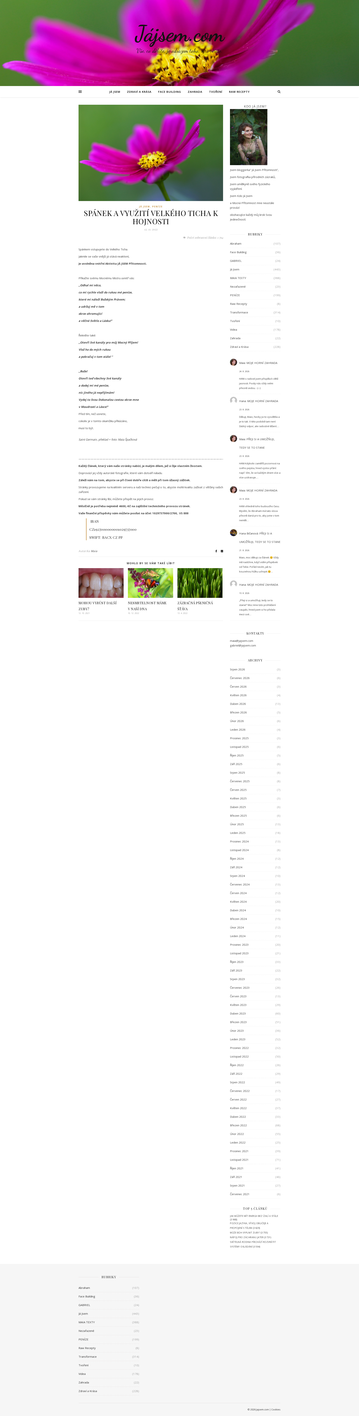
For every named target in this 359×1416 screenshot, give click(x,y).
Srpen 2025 (237, 772)
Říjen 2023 (237, 962)
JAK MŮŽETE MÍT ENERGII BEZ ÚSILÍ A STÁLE (254, 1216)
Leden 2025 (238, 833)
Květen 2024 (238, 901)
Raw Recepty (239, 92)
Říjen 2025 (237, 755)
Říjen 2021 (237, 1168)
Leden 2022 (238, 1142)
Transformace (239, 312)
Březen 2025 (238, 815)
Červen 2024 (238, 893)
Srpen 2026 (237, 669)
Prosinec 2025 (239, 738)
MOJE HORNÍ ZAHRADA (261, 363)
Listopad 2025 (239, 747)
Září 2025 (236, 764)
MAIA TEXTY (238, 278)
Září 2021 (236, 1177)
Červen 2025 (238, 790)
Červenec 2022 (240, 1091)
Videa (233, 329)
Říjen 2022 (237, 1065)
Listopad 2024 (239, 850)
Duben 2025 (238, 807)
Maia (94, 551)
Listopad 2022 (239, 1056)
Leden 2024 (238, 936)
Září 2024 (236, 867)
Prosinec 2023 (239, 944)
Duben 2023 (238, 1013)
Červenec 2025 (240, 781)
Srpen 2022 (237, 1082)
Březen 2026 (238, 712)
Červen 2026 (238, 686)
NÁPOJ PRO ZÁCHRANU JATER (246, 1237)
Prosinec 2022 (239, 1048)
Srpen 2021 (237, 1185)
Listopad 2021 (239, 1159)
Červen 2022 (238, 1099)
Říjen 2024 (237, 858)
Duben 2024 (238, 910)
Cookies (275, 1409)
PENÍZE (157, 206)
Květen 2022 (238, 1108)
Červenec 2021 (240, 1194)
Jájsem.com (179, 33)
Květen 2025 (238, 798)
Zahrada (195, 92)
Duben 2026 (238, 704)
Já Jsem (114, 92)
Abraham (235, 243)
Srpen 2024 (237, 876)
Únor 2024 (237, 927)
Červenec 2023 (240, 987)
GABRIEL (236, 261)
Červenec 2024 (240, 884)
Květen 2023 (238, 1005)
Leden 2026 (238, 729)
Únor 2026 (237, 721)
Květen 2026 (238, 695)
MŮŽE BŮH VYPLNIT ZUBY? (245, 1232)
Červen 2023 (238, 996)
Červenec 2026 (240, 678)
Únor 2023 (237, 1030)
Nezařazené (238, 286)
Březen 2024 (238, 919)
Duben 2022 (238, 1116)
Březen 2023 (238, 1022)
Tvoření (215, 92)
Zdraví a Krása (139, 92)
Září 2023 (236, 970)
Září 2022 (236, 1073)
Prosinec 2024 (239, 841)
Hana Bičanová (248, 533)
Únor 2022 (237, 1134)
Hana (242, 401)
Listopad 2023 (239, 953)
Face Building (169, 92)
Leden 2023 (238, 1039)
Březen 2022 (238, 1125)
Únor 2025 (237, 824)
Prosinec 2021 (239, 1151)
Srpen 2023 (237, 979)
